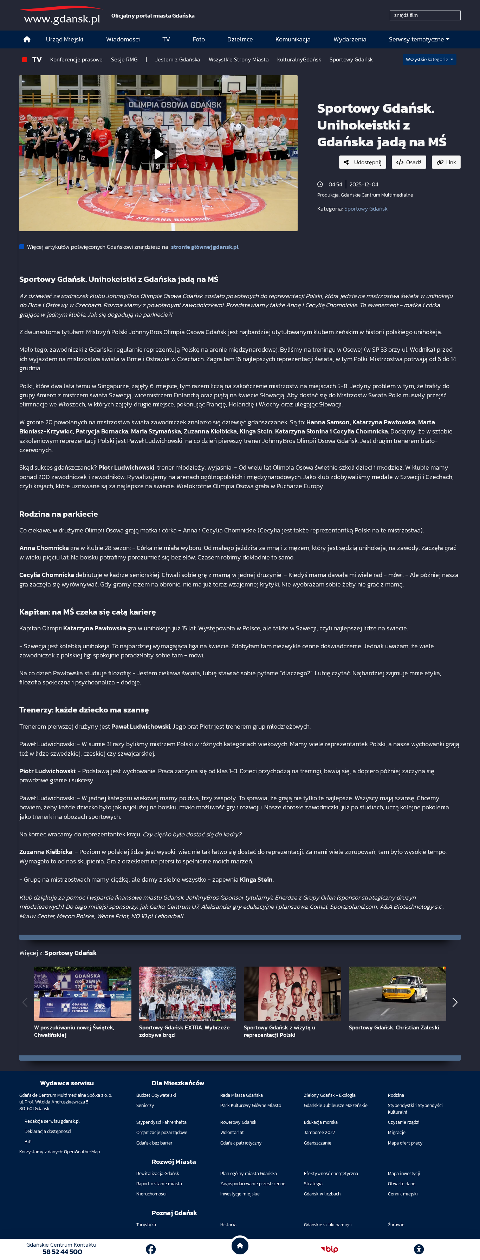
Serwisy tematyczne (416, 39)
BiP (28, 1141)
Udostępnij (368, 162)
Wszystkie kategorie (427, 59)
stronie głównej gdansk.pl (205, 247)
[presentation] (25, 1002)
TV (37, 59)
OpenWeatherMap (82, 1151)
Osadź (414, 162)
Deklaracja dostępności (48, 1131)
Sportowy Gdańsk (366, 208)
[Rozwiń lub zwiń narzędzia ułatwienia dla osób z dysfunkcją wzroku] (418, 1249)
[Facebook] (151, 1249)
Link (451, 162)
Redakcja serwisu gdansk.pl (52, 1121)
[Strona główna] (27, 39)
